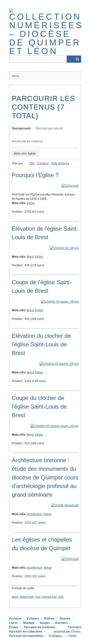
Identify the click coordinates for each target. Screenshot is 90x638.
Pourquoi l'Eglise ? (35, 175)
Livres (13, 623)
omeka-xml (49, 597)
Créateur (43, 163)
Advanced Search (70, 59)
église (31, 203)
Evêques (33, 618)
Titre (32, 163)
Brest (30, 256)
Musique (29, 623)
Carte (72, 636)
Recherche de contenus (27, 141)
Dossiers (61, 623)
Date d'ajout (59, 163)
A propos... (56, 636)
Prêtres (49, 618)
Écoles (13, 627)
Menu (15, 76)
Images (45, 623)
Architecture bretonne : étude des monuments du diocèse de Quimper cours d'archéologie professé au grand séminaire (45, 477)
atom (15, 597)
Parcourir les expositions (26, 636)
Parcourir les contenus (39, 627)
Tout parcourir (21, 128)
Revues (65, 618)
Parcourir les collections (25, 631)
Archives (15, 618)
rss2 (61, 597)
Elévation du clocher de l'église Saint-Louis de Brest (41, 344)
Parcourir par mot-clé (49, 128)
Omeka (75, 631)
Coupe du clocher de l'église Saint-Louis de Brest (39, 406)
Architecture (34, 514)
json (38, 597)
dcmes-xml (27, 597)
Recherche (77, 59)
